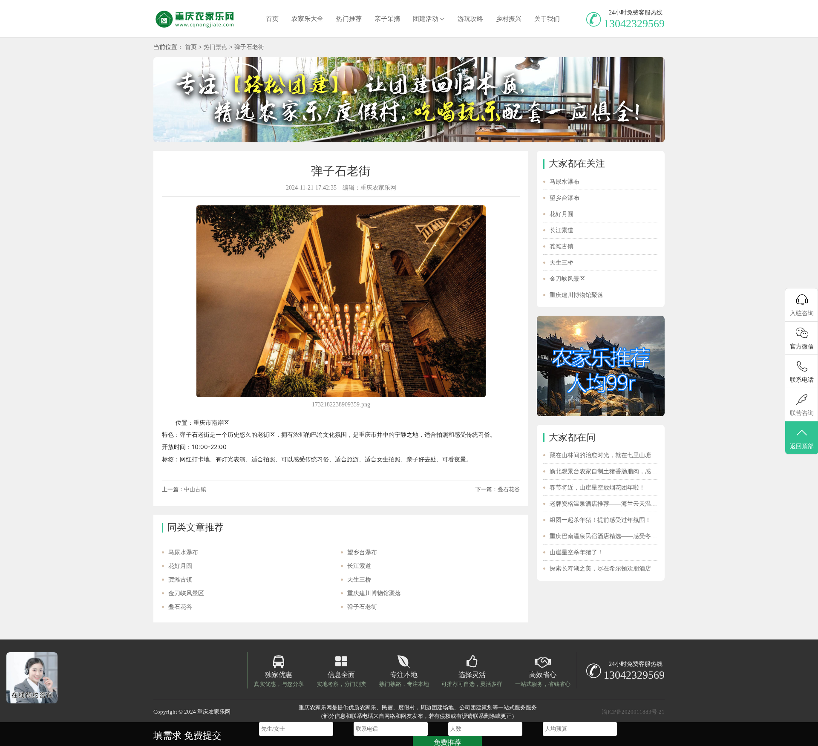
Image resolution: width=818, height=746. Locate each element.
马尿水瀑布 (183, 552)
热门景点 (216, 47)
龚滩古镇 (180, 579)
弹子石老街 (249, 47)
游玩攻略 (470, 18)
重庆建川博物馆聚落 (374, 593)
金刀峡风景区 (186, 593)
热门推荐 (349, 18)
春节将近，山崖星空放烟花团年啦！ (597, 487)
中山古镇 (195, 489)
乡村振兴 (508, 18)
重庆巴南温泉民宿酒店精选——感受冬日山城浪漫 (615, 536)
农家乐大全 (307, 18)
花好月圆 (180, 566)
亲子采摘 (387, 18)
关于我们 (547, 18)
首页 (272, 18)
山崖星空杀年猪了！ (576, 552)
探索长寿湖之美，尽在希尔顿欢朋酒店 (600, 568)
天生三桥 (359, 579)
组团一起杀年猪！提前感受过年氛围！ (600, 520)
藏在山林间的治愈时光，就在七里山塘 (600, 455)
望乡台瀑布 (362, 552)
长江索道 (359, 566)
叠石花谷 (509, 489)
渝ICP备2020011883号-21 (633, 712)
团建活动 (425, 18)
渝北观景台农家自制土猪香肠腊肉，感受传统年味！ (618, 471)
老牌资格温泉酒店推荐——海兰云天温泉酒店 (609, 504)
